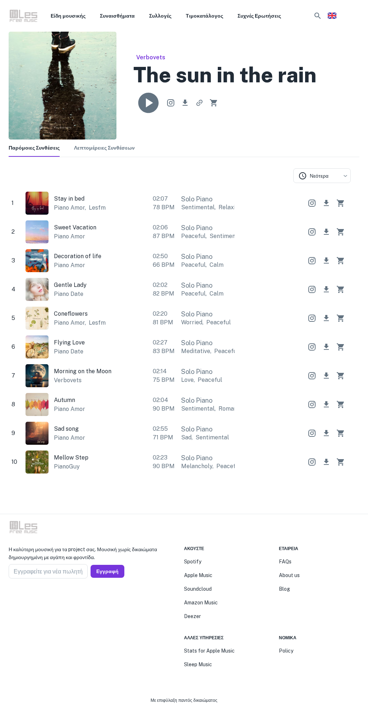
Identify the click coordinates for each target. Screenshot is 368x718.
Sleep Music (198, 664)
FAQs (285, 561)
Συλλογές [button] (160, 16)
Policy (286, 651)
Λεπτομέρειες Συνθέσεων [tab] (104, 148)
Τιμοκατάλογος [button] (204, 16)
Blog (284, 589)
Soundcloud (198, 589)
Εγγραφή (107, 571)
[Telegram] (29, 596)
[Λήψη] (185, 103)
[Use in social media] (171, 103)
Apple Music (198, 575)
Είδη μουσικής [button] (68, 16)
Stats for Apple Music (209, 651)
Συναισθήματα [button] (117, 16)
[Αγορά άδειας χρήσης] (214, 103)
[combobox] (322, 175)
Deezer (192, 616)
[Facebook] (11, 596)
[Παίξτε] (148, 103)
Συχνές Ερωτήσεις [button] (259, 16)
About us (289, 575)
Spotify (192, 561)
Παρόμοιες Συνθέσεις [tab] (34, 148)
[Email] (37, 596)
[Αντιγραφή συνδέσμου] (199, 103)
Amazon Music (201, 602)
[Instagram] (20, 596)
